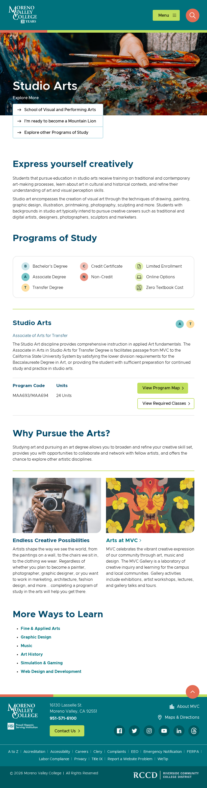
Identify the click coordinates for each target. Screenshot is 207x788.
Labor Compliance (54, 759)
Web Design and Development (51, 672)
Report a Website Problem (130, 759)
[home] (23, 716)
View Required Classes (164, 403)
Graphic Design (36, 637)
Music (26, 646)
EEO (134, 752)
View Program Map (161, 388)
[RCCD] (166, 775)
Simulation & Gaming (42, 663)
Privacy (80, 759)
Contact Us (65, 731)
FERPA (193, 752)
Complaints (116, 752)
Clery (97, 752)
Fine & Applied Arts (40, 629)
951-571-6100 (63, 718)
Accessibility (60, 752)
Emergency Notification (162, 752)
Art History (32, 654)
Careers (81, 752)
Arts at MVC (122, 540)
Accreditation (34, 752)
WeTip (163, 759)
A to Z (13, 752)
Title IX (97, 759)
